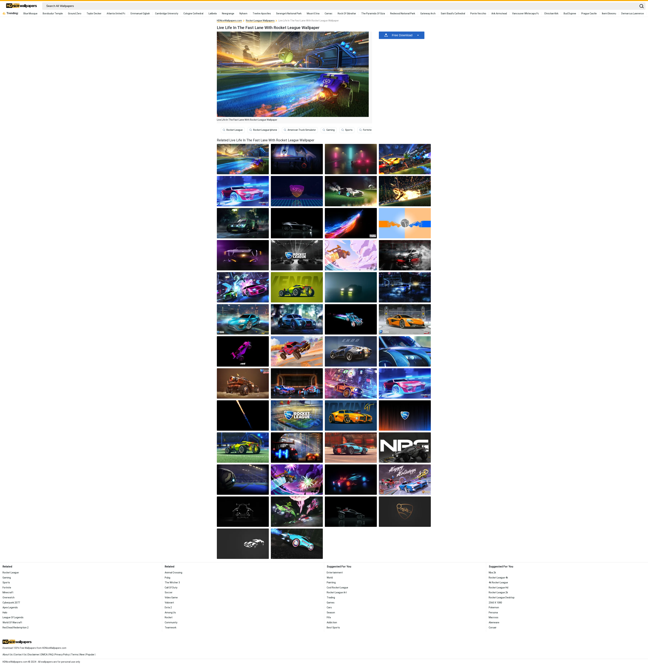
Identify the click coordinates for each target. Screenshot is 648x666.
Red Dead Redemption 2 (16, 627)
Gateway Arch (428, 13)
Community (171, 622)
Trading (331, 597)
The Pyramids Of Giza (373, 13)
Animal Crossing (173, 572)
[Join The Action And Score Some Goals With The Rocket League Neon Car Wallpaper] (351, 223)
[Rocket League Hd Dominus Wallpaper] (351, 415)
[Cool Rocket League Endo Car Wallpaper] (351, 351)
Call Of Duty (171, 587)
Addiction (332, 622)
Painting (331, 582)
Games (330, 602)
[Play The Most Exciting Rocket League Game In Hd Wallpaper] (405, 159)
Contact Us (20, 654)
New (82, 654)
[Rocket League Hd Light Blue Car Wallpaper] (351, 447)
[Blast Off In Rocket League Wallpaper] (243, 191)
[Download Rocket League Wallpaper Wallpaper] (405, 479)
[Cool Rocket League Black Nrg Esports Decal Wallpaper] (405, 447)
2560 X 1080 (495, 602)
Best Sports (333, 627)
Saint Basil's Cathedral (453, 13)
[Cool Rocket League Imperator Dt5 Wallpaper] (405, 383)
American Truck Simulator (302, 130)
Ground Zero (74, 13)
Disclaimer (33, 654)
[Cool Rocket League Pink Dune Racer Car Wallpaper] (243, 351)
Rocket (168, 617)
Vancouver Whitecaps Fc (525, 13)
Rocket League (234, 130)
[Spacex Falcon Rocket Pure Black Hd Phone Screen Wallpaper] (243, 415)
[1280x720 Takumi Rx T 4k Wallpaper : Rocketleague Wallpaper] (405, 255)
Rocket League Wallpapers (260, 20)
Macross (493, 617)
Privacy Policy (62, 654)
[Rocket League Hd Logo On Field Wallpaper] (297, 415)
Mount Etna (313, 13)
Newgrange (228, 13)
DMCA (44, 654)
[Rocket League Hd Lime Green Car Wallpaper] (243, 447)
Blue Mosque (30, 13)
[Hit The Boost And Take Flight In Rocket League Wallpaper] (405, 191)
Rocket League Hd (498, 587)
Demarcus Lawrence (632, 13)
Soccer (168, 592)
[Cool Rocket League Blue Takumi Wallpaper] (405, 351)
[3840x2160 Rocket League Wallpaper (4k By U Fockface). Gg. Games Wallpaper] (351, 511)
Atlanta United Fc (116, 13)
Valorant (169, 602)
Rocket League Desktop (502, 597)
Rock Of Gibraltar (347, 13)
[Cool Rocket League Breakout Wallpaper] (351, 287)
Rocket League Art (337, 592)
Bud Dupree (570, 13)
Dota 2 (168, 607)
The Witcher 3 (172, 582)
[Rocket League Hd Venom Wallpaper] (297, 287)
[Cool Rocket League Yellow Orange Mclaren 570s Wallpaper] (405, 319)
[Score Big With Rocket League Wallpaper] (351, 191)
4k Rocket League (498, 582)
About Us (7, 654)
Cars (329, 607)
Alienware (494, 622)
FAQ (51, 654)
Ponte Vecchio (478, 13)
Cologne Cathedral (193, 13)
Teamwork (170, 627)
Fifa (329, 617)
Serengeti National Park (289, 13)
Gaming (330, 130)
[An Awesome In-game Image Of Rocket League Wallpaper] (405, 223)
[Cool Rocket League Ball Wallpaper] (243, 479)
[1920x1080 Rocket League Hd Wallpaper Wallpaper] (243, 287)
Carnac (328, 13)
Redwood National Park (402, 13)
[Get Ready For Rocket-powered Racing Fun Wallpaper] (297, 159)
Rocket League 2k (498, 592)
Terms (74, 654)
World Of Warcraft (12, 622)
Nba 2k (492, 572)
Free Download (402, 35)
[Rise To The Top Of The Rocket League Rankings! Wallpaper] (351, 159)
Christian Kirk (551, 13)
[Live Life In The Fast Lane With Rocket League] (243, 159)
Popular (90, 654)
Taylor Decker (94, 13)
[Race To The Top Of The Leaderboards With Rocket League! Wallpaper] (297, 223)
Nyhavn (243, 13)
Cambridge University (166, 13)
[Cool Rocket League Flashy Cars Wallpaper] (297, 383)
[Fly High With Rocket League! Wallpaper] (243, 223)
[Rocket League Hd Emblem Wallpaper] (405, 415)
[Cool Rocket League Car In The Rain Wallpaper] (405, 287)
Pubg (167, 577)
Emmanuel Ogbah (140, 13)
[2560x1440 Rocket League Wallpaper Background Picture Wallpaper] (405, 511)
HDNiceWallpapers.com (229, 20)
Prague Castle (589, 13)
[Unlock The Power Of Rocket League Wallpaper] (297, 255)
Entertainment (335, 572)
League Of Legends (13, 617)
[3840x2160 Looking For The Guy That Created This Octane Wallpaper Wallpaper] (243, 511)
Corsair (492, 627)
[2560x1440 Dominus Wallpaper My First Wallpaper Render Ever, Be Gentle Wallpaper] (351, 479)
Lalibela (213, 13)
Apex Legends (10, 607)
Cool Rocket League (337, 587)
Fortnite (367, 130)
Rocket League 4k (498, 577)
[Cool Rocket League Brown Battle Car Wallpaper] (243, 383)
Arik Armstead (499, 13)
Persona (493, 612)
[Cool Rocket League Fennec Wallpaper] (351, 383)
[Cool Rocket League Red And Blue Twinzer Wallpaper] (297, 351)
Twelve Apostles (262, 13)
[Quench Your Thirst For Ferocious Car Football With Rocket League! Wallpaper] (297, 191)
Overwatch (9, 597)
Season (331, 612)
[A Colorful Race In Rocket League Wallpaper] (351, 255)
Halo (5, 612)
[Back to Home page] (21, 6)
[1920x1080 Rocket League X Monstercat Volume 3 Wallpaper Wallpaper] (297, 479)
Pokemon (494, 607)
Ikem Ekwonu (609, 13)
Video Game (171, 597)
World (330, 577)
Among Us (170, 612)
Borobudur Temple (53, 13)
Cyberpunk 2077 (11, 602)
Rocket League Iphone (265, 130)
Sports (349, 130)
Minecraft (8, 592)
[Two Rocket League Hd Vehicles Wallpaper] (297, 447)
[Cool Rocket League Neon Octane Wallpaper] (351, 319)
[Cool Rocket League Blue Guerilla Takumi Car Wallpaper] (297, 319)
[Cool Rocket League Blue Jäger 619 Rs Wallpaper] (243, 319)
